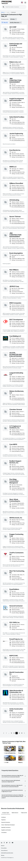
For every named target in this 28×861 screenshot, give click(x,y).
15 (11, 733)
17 (16, 733)
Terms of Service (4, 850)
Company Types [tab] (5, 812)
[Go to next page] (24, 733)
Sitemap (2, 855)
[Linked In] (1, 842)
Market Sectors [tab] (15, 812)
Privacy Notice (4, 848)
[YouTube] (12, 842)
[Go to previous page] (4, 733)
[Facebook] (4, 842)
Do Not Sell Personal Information (7, 852)
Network (5, 3)
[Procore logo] (7, 1)
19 (21, 733)
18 (19, 733)
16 (14, 733)
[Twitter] (6, 842)
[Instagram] (9, 842)
